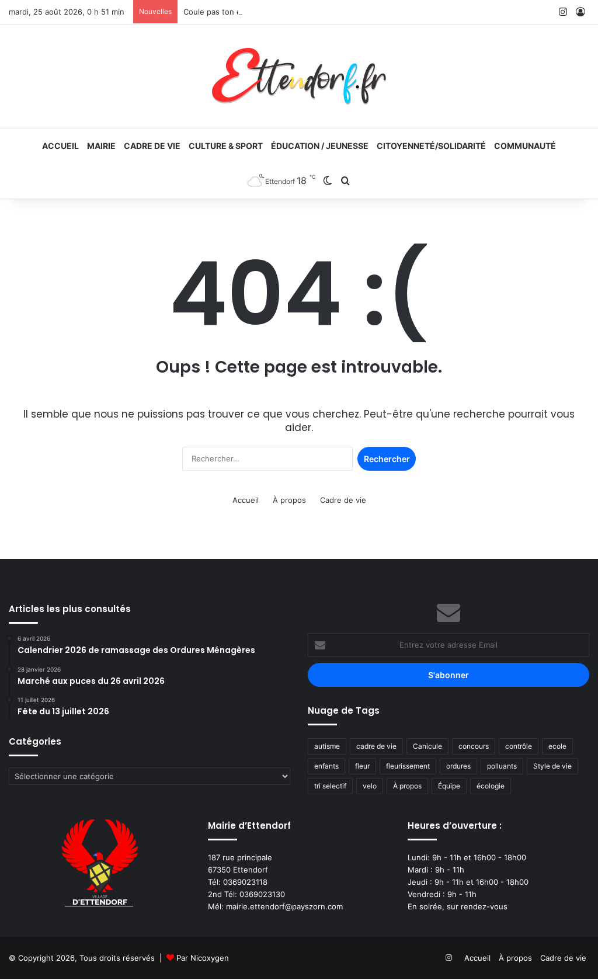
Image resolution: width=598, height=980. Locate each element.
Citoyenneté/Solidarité (431, 146)
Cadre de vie (152, 146)
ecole (557, 746)
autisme (327, 746)
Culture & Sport (226, 146)
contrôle (518, 746)
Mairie (101, 146)
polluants (502, 766)
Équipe (449, 785)
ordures (458, 766)
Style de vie (552, 766)
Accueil (60, 146)
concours (473, 746)
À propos (289, 500)
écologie (491, 785)
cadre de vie (376, 746)
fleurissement (408, 766)
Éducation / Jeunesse (319, 146)
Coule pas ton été (216, 11)
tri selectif (330, 785)
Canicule (427, 746)
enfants (326, 766)
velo (370, 785)
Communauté (525, 146)
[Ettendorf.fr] (299, 76)
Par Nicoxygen (202, 957)
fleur (362, 766)
